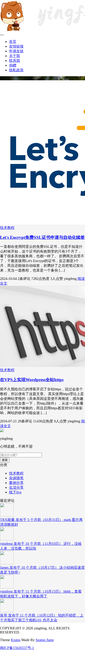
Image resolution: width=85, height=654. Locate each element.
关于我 (14, 56)
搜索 (5, 460)
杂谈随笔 (16, 478)
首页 (12, 42)
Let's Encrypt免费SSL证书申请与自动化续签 (42, 237)
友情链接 (16, 46)
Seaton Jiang (45, 640)
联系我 (14, 60)
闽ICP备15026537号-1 (17, 648)
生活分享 (16, 487)
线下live (15, 492)
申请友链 (16, 51)
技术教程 (7, 228)
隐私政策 (16, 70)
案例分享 (16, 483)
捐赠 (12, 65)
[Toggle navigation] (2, 35)
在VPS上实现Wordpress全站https (31, 379)
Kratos (15, 640)
